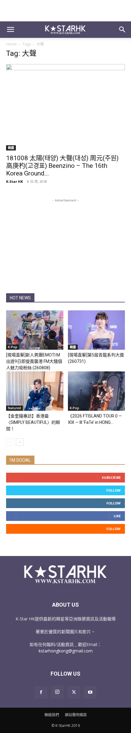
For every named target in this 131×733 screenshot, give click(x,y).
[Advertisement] (65, 10)
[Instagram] (57, 692)
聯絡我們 (51, 714)
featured (14, 408)
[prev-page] (10, 442)
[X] (74, 692)
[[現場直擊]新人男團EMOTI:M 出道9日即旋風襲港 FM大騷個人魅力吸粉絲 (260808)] (34, 330)
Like (117, 516)
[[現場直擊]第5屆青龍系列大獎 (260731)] (96, 330)
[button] (10, 29)
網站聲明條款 (76, 714)
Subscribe (111, 477)
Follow (113, 490)
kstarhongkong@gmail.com (66, 651)
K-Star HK (14, 181)
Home (11, 44)
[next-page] (19, 442)
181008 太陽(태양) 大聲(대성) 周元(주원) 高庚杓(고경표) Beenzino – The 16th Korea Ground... (62, 165)
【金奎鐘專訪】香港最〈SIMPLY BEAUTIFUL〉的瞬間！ (33, 422)
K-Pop (12, 347)
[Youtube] (90, 692)
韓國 (11, 148)
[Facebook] (41, 692)
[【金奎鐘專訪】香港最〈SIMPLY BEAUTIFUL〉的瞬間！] (34, 391)
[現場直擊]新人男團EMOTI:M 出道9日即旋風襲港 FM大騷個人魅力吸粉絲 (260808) (34, 361)
